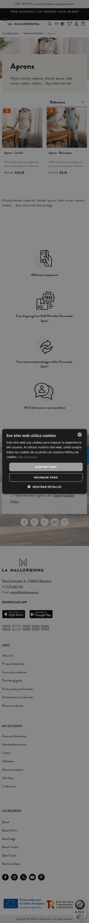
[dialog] (44, 461)
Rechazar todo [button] (46, 477)
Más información (27, 457)
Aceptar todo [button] (46, 467)
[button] (44, 487)
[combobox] (79, 435)
